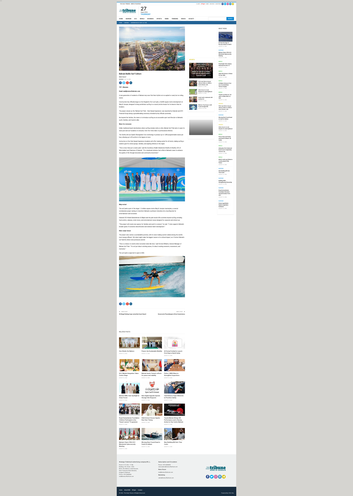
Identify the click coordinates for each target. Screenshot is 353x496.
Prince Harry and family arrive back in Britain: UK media (225, 138)
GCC (135, 18)
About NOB (127, 490)
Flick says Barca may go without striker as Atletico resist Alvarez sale (205, 83)
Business (150, 18)
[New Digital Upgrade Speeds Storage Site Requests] (152, 387)
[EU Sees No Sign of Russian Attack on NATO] (225, 37)
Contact (140, 490)
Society (191, 18)
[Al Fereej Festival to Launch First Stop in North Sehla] (174, 343)
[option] (225, 121)
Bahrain (128, 18)
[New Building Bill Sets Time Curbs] (174, 434)
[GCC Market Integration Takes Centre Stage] (129, 365)
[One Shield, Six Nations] (129, 343)
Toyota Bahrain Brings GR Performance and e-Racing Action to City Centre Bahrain (173, 420)
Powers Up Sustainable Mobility (152, 351)
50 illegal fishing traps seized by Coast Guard (132, 314)
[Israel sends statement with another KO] (193, 99)
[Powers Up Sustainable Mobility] (152, 343)
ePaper (203, 4)
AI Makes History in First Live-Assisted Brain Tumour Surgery (225, 85)
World (142, 18)
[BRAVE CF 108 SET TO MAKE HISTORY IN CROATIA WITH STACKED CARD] (201, 70)
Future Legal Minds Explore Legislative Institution (223, 205)
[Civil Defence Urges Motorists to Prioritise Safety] (174, 387)
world (220, 61)
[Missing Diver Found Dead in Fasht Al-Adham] (152, 434)
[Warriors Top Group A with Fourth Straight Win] (193, 107)
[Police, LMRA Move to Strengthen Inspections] (174, 365)
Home (207, 4)
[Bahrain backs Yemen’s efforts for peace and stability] (152, 365)
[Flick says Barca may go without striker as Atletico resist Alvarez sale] (193, 83)
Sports (159, 18)
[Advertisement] (200, 11)
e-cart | (198, 4)
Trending (175, 18)
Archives (212, 4)
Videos (183, 18)
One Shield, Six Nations (126, 351)
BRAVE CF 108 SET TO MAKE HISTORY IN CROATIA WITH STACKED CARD (201, 73)
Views (167, 18)
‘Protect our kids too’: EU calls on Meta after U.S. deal (225, 96)
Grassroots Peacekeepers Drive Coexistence (171, 314)
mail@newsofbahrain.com (131, 91)
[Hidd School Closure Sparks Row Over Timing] (152, 410)
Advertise (218, 4)
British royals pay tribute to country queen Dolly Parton (225, 161)
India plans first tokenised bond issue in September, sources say (225, 149)
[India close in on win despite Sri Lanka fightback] (193, 92)
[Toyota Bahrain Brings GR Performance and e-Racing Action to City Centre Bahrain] (174, 410)
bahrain (121, 79)
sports (221, 103)
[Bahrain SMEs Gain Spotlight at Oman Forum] (129, 387)
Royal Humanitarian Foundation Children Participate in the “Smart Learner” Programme (129, 420)
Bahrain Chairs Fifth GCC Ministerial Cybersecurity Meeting (127, 444)
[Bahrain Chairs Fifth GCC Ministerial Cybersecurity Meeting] (129, 434)
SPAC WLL (231, 493)
